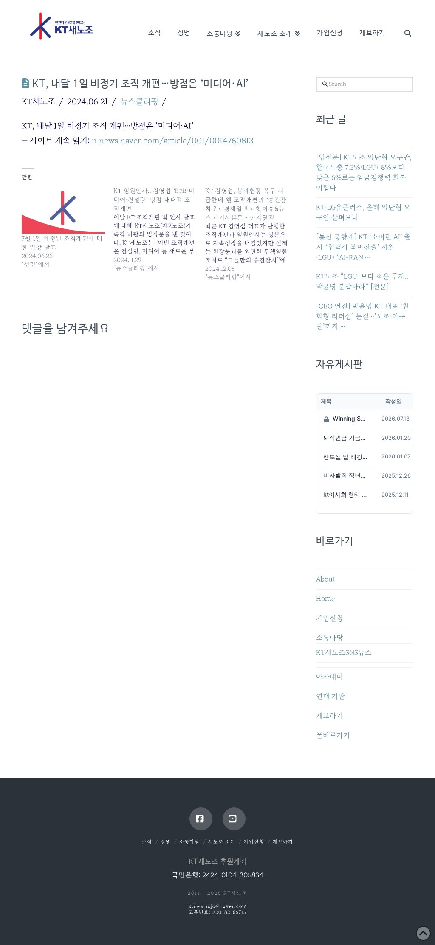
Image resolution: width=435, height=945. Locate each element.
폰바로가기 (333, 735)
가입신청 (329, 618)
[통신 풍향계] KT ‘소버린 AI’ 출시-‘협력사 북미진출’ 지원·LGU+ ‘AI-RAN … (363, 247)
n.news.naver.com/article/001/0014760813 (173, 140)
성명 (166, 841)
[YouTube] (234, 818)
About (325, 579)
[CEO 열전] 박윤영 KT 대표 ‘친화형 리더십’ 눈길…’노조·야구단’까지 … (362, 316)
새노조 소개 (221, 841)
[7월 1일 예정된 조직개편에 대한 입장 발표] (63, 210)
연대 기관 (330, 696)
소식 (147, 841)
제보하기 (329, 716)
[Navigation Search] (403, 21)
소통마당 (329, 637)
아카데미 (329, 676)
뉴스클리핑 (139, 101)
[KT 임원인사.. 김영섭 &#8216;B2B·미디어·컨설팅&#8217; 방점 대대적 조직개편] (159, 229)
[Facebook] (200, 818)
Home (325, 598)
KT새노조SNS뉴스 (344, 652)
